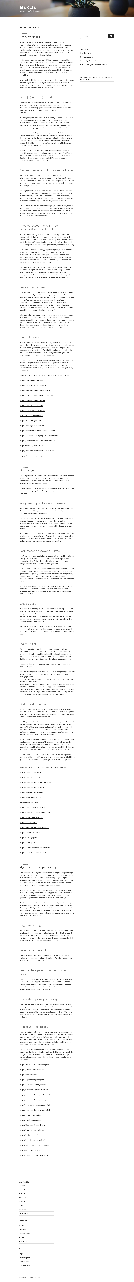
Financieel (22, 1230)
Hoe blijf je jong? (86, 53)
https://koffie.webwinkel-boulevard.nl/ (35, 848)
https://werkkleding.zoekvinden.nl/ (34, 1090)
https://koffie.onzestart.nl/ (30, 797)
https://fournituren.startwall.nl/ (32, 1140)
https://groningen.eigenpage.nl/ (32, 401)
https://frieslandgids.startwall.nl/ (32, 446)
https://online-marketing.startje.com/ (35, 1095)
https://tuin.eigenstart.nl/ (30, 777)
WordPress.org (24, 1265)
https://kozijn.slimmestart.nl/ (31, 818)
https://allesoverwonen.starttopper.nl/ (35, 390)
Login (21, 1254)
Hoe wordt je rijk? (30, 36)
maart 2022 (23, 1202)
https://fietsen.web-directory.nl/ (32, 411)
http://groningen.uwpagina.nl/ (31, 416)
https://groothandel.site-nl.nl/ (31, 406)
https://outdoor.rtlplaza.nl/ (30, 1150)
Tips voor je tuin (29, 470)
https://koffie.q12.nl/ (28, 843)
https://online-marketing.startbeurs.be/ (35, 787)
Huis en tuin (23, 1241)
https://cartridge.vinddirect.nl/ (32, 426)
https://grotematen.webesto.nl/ (32, 1070)
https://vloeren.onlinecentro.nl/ (32, 1125)
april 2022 (22, 1198)
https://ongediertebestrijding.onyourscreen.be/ (39, 436)
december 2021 (24, 1213)
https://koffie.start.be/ (28, 1135)
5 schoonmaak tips (87, 57)
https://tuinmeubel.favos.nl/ (31, 772)
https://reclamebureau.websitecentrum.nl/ (37, 451)
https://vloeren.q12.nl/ (28, 1075)
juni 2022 (22, 1190)
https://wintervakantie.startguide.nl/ (34, 828)
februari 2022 (23, 1205)
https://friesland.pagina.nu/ (30, 1120)
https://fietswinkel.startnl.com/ (32, 1115)
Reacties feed (24, 1261)
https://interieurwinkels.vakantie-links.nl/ (36, 395)
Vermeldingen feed (25, 1258)
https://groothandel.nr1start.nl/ (32, 1130)
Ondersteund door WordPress (29, 1277)
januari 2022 (23, 1209)
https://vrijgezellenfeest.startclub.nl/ (34, 1145)
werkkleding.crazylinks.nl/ (30, 802)
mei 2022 (22, 1194)
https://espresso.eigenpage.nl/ (32, 1080)
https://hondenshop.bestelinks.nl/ (33, 853)
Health (21, 1237)
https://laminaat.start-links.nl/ (31, 792)
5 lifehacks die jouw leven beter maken (93, 65)
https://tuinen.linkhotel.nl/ (30, 833)
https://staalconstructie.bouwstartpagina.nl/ (37, 431)
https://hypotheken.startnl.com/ (32, 380)
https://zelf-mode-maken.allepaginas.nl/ (35, 1065)
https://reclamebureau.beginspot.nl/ (34, 1155)
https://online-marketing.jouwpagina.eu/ (36, 782)
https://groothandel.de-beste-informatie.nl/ (37, 441)
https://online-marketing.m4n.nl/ (33, 1100)
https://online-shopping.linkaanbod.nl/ (35, 812)
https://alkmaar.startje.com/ (31, 456)
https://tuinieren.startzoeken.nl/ (33, 807)
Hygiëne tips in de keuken (89, 61)
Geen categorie (24, 1233)
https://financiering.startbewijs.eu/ (33, 385)
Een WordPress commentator (90, 77)
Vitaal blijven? (85, 49)
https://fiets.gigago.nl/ (28, 838)
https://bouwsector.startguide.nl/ (33, 1085)
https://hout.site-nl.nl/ (28, 823)
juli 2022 (22, 1186)
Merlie (28, 7)
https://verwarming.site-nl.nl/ (31, 421)
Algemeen (22, 1226)
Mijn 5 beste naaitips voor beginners (41, 867)
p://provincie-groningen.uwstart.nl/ (36, 1105)
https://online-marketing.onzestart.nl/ (35, 1110)
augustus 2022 (24, 1182)
